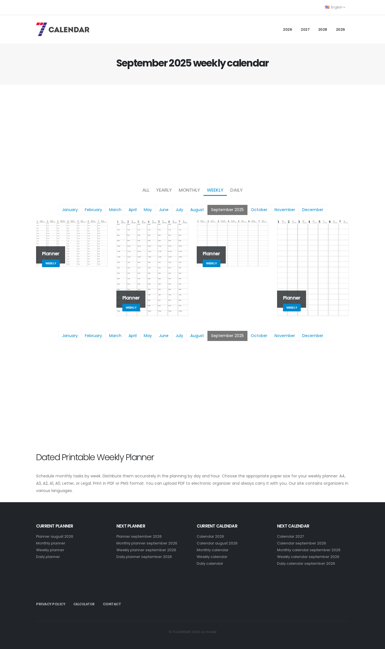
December (312, 209)
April (133, 209)
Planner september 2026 (139, 536)
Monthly (189, 190)
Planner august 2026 (54, 536)
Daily (236, 190)
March (115, 209)
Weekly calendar (212, 556)
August (197, 209)
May (148, 209)
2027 (305, 29)
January (70, 209)
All (145, 190)
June (164, 209)
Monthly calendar (213, 550)
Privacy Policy (50, 604)
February (93, 209)
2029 (340, 29)
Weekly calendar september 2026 (308, 556)
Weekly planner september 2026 (146, 550)
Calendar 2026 (210, 536)
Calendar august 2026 (217, 543)
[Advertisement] (192, 134)
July (179, 209)
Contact (112, 604)
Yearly (164, 190)
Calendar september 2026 (301, 543)
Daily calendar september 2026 (306, 563)
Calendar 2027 (290, 536)
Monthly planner (50, 543)
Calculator (84, 604)
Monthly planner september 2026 (146, 543)
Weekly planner (50, 550)
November (285, 209)
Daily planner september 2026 (144, 556)
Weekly (215, 190)
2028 (322, 29)
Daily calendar (210, 563)
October (259, 209)
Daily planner (48, 556)
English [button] (336, 7)
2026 (287, 29)
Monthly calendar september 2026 (308, 550)
